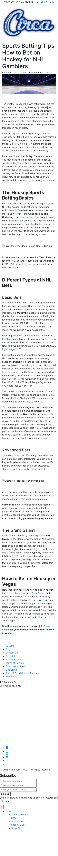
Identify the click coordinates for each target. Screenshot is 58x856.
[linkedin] (7, 757)
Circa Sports (19, 72)
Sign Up (5, 793)
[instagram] (7, 753)
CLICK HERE (47, 1)
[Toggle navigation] (4, 40)
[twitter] (32, 751)
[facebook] (7, 747)
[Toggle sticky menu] (2, 807)
